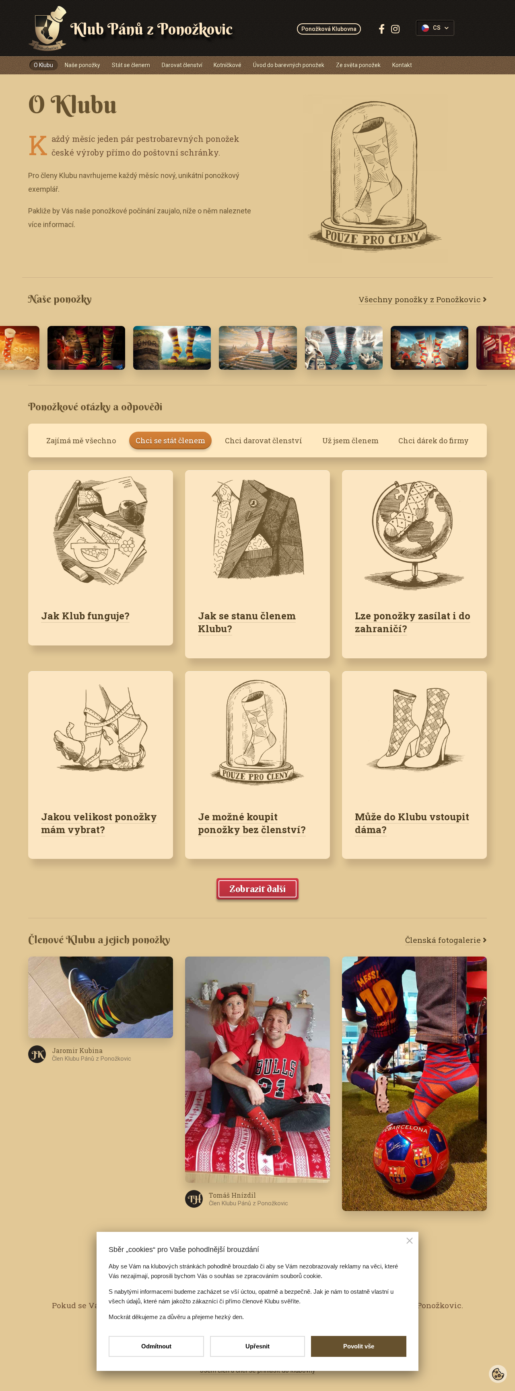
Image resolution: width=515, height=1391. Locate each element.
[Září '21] (429, 348)
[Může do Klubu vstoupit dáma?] (414, 734)
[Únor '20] (172, 348)
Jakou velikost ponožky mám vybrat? (99, 823)
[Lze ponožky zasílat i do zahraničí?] (414, 533)
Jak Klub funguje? (85, 615)
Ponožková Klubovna (328, 29)
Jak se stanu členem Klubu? (247, 622)
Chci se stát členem (170, 440)
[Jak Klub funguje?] (100, 533)
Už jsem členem (350, 440)
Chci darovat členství (263, 440)
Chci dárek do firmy (433, 440)
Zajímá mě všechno (81, 440)
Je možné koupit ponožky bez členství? (252, 823)
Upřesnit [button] (257, 1346)
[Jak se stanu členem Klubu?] (257, 533)
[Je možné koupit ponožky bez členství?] (257, 734)
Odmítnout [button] (156, 1346)
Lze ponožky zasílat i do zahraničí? (412, 622)
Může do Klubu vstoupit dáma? (412, 823)
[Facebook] (382, 29)
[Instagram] (395, 29)
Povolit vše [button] (358, 1346)
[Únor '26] (258, 348)
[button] (409, 1241)
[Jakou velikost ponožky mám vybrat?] (100, 734)
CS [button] (437, 28)
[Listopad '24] (344, 348)
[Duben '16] (86, 348)
